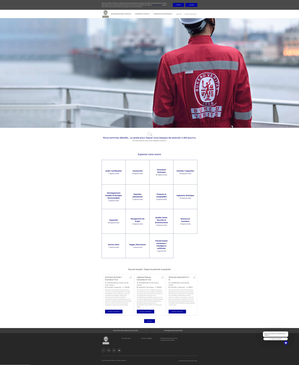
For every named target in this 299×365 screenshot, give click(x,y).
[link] (179, 14)
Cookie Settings (157, 5)
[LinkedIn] (108, 350)
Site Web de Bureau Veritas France (188, 360)
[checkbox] (131, 277)
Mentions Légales (146, 338)
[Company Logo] (105, 14)
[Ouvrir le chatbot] (286, 343)
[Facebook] (103, 350)
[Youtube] (114, 350)
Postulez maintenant (115, 311)
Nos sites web (126, 338)
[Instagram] (119, 350)
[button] (149, 321)
